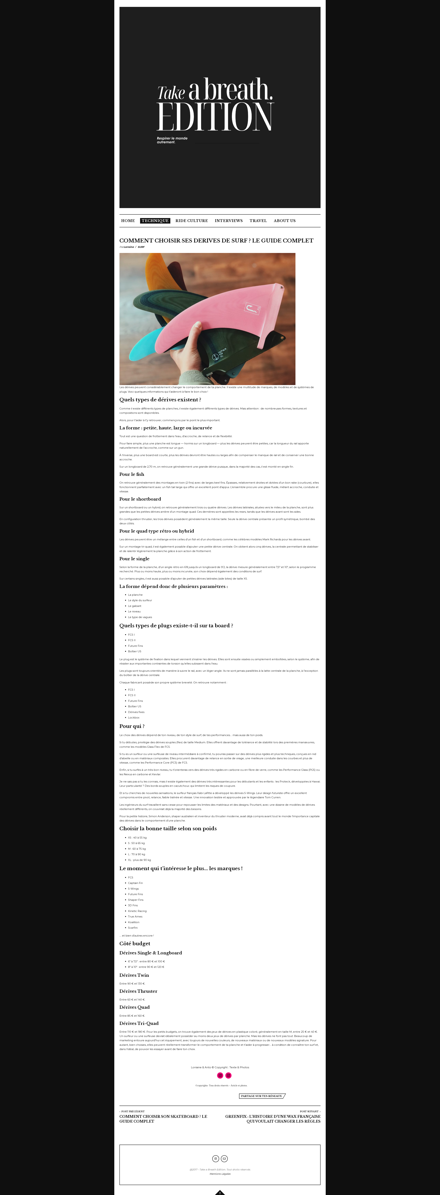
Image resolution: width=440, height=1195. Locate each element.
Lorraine (129, 246)
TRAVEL (258, 221)
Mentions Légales (220, 1173)
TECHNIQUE (155, 221)
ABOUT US (285, 221)
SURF (141, 246)
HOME (128, 221)
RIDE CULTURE (191, 221)
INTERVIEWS (229, 221)
